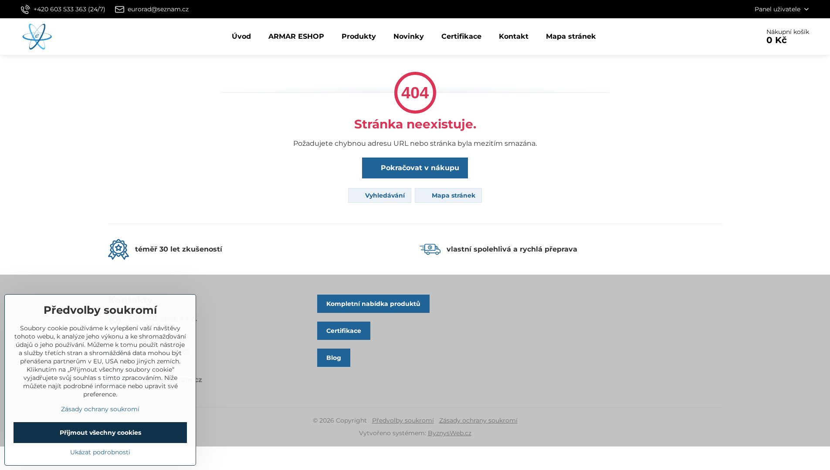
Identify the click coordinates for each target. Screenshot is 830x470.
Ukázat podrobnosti (100, 452)
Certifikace (343, 331)
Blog (333, 358)
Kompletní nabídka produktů (373, 304)
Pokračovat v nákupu (419, 168)
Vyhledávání (384, 195)
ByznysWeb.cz (449, 433)
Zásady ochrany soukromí (478, 420)
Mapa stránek (452, 195)
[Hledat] (729, 36)
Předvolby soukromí (403, 420)
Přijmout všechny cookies (100, 432)
